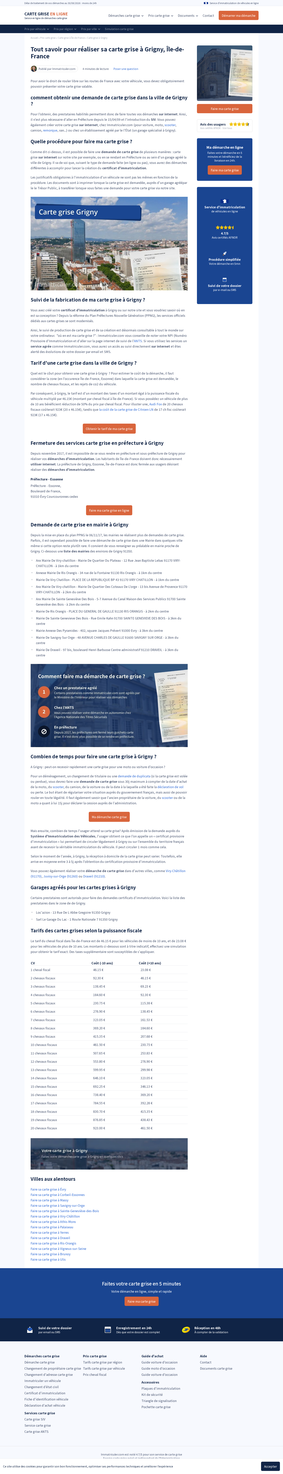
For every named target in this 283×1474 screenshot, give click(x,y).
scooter (170, 124)
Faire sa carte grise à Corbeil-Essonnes (58, 1194)
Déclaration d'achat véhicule (44, 1405)
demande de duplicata (134, 776)
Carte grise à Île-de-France (71, 37)
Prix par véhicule (35, 29)
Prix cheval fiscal (94, 1374)
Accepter (270, 1466)
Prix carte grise (47, 37)
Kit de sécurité (152, 1394)
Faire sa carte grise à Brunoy (50, 1254)
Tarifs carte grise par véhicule (104, 1368)
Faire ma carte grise (225, 108)
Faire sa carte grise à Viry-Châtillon (55, 1216)
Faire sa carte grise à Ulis (48, 1259)
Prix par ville (89, 29)
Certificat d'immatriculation (44, 1393)
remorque (50, 130)
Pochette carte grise (156, 1406)
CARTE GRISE (46, 14)
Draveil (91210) (94, 876)
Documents (186, 15)
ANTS (138, 341)
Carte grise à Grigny (97, 37)
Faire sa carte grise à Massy (49, 1200)
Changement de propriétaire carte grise (52, 1368)
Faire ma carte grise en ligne (109, 510)
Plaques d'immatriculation (161, 1388)
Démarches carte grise (124, 15)
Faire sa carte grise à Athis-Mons (53, 1221)
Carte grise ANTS (36, 1431)
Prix (159, 15)
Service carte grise (37, 1425)
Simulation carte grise (119, 29)
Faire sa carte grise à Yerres (50, 1232)
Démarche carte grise (39, 1362)
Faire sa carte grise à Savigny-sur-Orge (58, 1205)
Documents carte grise (216, 1368)
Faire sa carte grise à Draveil (50, 1237)
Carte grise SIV (34, 1419)
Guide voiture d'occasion (160, 1362)
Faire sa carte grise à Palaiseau (52, 1227)
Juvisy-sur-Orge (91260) (60, 876)
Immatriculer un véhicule (42, 1380)
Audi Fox (155, 404)
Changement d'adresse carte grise (48, 1374)
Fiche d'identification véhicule (46, 1399)
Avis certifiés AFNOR (210, 128)
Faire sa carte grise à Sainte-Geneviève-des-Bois (65, 1210)
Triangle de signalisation (159, 1400)
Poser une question (125, 69)
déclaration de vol (170, 786)
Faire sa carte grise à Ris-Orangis (53, 1243)
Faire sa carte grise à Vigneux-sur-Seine (58, 1248)
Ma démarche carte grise (109, 817)
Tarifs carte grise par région (102, 1362)
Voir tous (227, 128)
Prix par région (64, 29)
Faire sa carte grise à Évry (48, 1189)
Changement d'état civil (41, 1386)
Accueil (34, 37)
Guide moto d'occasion (158, 1368)
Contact (208, 15)
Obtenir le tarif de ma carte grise (109, 428)
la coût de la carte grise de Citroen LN (126, 409)
